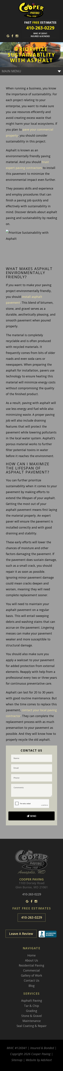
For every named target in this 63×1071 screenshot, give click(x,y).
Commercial (31, 970)
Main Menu (11, 71)
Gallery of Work (31, 975)
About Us (31, 960)
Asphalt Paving (31, 1001)
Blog (32, 986)
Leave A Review (21, 934)
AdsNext (46, 1060)
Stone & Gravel (31, 1016)
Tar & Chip (31, 1006)
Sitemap (16, 1060)
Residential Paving (31, 965)
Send (32, 816)
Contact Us (31, 980)
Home (31, 955)
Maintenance (32, 1021)
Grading (31, 1011)
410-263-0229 (31, 917)
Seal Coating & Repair (32, 1026)
